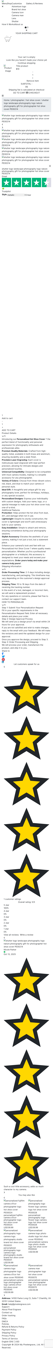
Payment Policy (9, 1329)
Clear (28, 195)
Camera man (18, 15)
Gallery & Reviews (34, 3)
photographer (17, 100)
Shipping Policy (9, 1332)
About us (18, 24)
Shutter (15, 21)
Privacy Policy (8, 1335)
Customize (17, 3)
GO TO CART (19, 92)
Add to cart (7, 418)
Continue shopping (26, 63)
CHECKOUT (34, 92)
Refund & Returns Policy (13, 1326)
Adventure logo (19, 6)
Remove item (33, 81)
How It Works (8, 24)
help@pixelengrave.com (16, 1304)
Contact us (7, 1312)
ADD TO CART (8, 430)
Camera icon (18, 12)
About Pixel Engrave (11, 1309)
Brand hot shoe (19, 9)
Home (6, 100)
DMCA (5, 1321)
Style (4, 194)
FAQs (4, 1318)
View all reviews (11, 934)
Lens (14, 18)
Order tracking (8, 1315)
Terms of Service (10, 1338)
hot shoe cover (33, 100)
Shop (9, 3)
